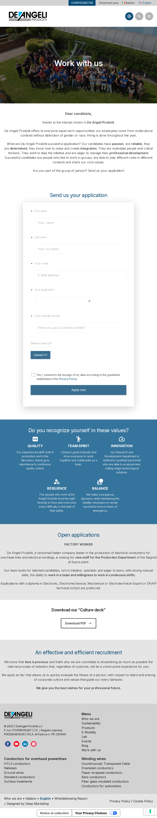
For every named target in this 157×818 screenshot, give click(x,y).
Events (86, 741)
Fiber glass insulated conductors (105, 781)
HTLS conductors (17, 764)
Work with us (91, 750)
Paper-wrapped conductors (102, 773)
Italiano (31, 798)
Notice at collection (54, 813)
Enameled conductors (97, 768)
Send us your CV (41, 343)
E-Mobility (89, 732)
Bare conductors (94, 777)
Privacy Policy (68, 378)
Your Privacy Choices (91, 813)
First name (40, 211)
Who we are (90, 719)
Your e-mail (41, 263)
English (45, 798)
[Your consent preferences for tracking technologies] (150, 811)
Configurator (82, 2)
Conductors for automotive (101, 786)
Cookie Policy (143, 801)
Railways (10, 768)
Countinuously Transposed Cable (106, 764)
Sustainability (91, 723)
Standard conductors (19, 777)
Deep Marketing (37, 804)
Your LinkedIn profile (47, 315)
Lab (84, 737)
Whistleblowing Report (71, 798)
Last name (40, 237)
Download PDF (78, 623)
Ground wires (14, 773)
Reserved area (108, 2)
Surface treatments (18, 781)
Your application (44, 289)
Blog (85, 746)
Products (88, 728)
